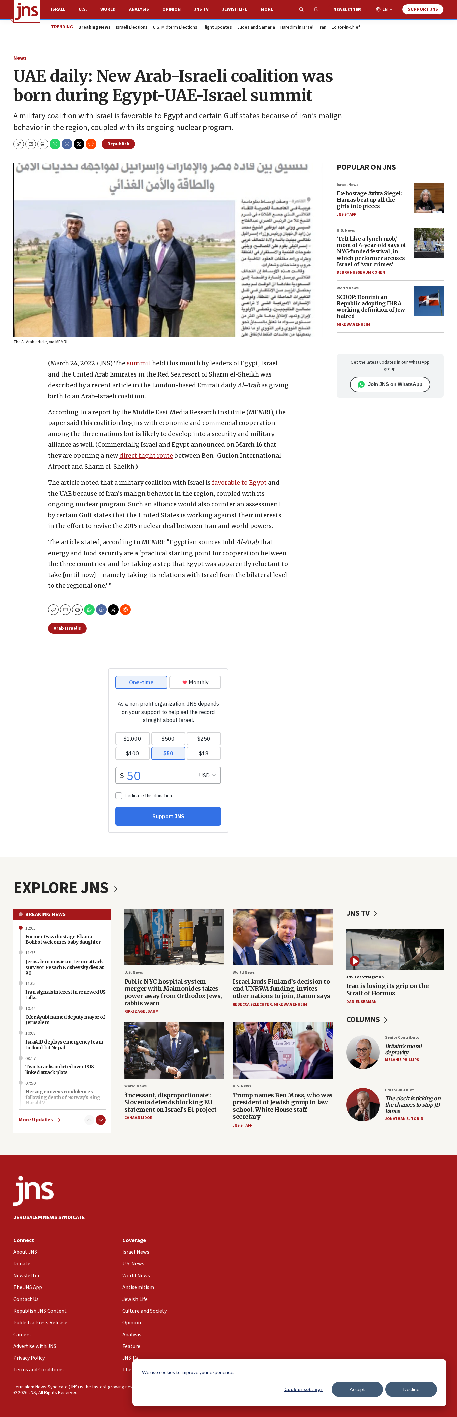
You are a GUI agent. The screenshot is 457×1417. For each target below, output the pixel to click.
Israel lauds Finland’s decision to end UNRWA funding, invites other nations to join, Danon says (281, 989)
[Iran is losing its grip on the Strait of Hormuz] (395, 949)
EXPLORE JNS (62, 888)
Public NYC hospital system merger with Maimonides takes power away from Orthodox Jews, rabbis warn (173, 992)
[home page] (27, 11)
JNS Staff (346, 214)
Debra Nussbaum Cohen (361, 272)
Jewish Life (234, 9)
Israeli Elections (132, 28)
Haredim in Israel (296, 28)
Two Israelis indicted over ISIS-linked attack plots (60, 1069)
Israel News (347, 185)
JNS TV (201, 9)
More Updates (36, 1120)
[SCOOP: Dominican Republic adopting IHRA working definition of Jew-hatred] (429, 301)
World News (348, 288)
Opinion (171, 9)
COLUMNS (363, 1019)
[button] (42, 144)
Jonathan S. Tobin (404, 1119)
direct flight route (146, 456)
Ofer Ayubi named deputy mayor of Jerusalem (65, 1020)
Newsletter (347, 9)
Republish (118, 144)
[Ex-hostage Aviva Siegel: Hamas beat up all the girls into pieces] (429, 198)
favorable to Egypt (239, 482)
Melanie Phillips (402, 1060)
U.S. (83, 9)
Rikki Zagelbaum (141, 1011)
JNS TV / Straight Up (365, 977)
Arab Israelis (67, 628)
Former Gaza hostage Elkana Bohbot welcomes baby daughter (63, 939)
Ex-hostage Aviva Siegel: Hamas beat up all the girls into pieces (369, 200)
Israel (58, 9)
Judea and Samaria (256, 28)
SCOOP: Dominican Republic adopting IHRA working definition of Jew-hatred (372, 307)
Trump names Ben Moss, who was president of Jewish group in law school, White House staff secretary (283, 1106)
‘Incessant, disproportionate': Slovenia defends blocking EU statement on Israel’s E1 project (170, 1102)
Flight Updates (217, 28)
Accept (357, 1389)
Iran (322, 28)
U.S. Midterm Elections (175, 28)
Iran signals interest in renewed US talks (65, 995)
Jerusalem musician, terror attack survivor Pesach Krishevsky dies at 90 (64, 967)
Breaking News (45, 914)
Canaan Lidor (138, 1118)
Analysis (139, 9)
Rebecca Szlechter (252, 1004)
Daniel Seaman (361, 1002)
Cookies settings (303, 1389)
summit (139, 363)
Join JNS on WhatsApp (395, 384)
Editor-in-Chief (346, 28)
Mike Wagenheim (353, 324)
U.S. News (346, 230)
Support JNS (423, 9)
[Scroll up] (89, 1120)
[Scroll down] (101, 1120)
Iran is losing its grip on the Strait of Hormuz (387, 989)
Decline (411, 1389)
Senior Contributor (403, 1037)
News (20, 58)
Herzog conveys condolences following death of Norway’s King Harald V (62, 1097)
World (108, 9)
